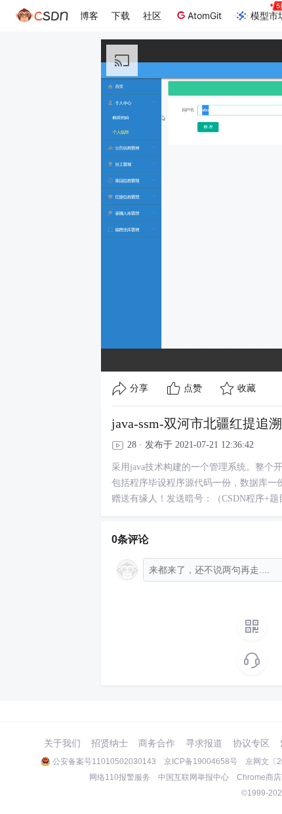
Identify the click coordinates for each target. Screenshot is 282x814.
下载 (120, 15)
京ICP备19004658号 (200, 761)
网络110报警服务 (119, 777)
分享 (139, 388)
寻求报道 (204, 743)
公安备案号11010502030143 (104, 761)
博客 (89, 15)
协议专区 (251, 743)
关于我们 (62, 743)
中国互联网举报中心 (193, 777)
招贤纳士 (109, 743)
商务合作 (156, 743)
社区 (152, 15)
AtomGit (205, 15)
